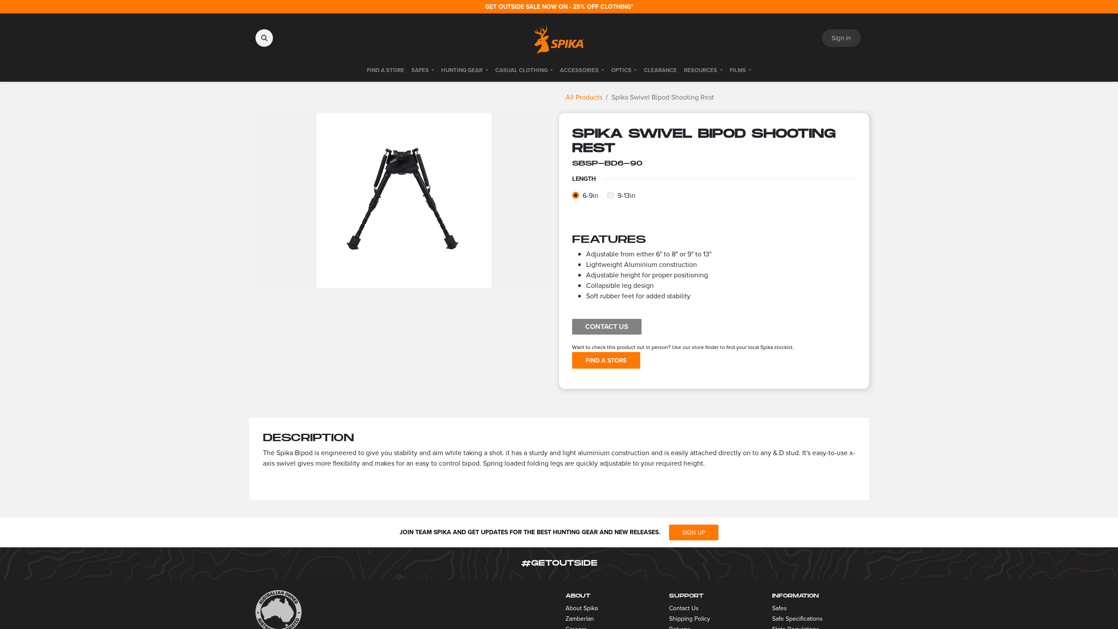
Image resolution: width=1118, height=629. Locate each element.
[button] (264, 38)
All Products (584, 97)
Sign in (841, 38)
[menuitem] (385, 70)
